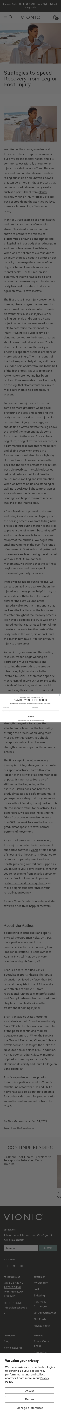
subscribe (30, 716)
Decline (29, 1399)
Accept (29, 1391)
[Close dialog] (60, 695)
